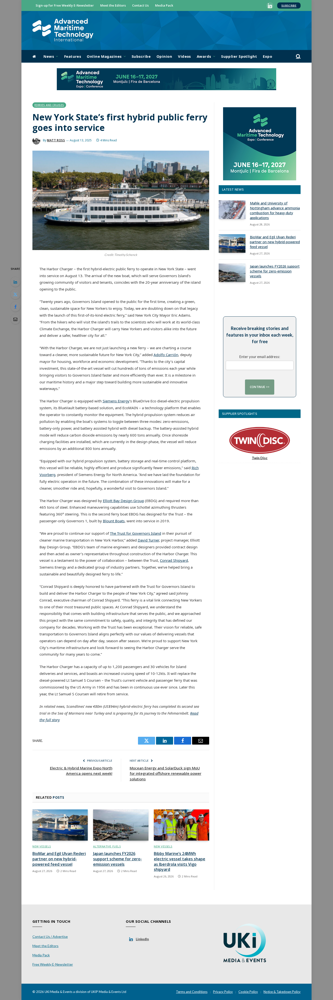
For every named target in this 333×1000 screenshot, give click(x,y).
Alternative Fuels (107, 846)
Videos (184, 56)
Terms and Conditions (191, 992)
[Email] (15, 319)
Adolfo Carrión (166, 354)
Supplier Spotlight (239, 56)
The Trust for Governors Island (135, 533)
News (48, 56)
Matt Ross (56, 140)
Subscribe (288, 5)
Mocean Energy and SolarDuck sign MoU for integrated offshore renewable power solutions (165, 773)
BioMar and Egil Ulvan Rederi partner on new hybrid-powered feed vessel (59, 859)
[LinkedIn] (15, 282)
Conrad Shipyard (174, 560)
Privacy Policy (223, 992)
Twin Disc (259, 458)
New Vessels (41, 846)
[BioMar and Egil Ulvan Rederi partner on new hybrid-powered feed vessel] (60, 825)
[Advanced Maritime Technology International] (62, 30)
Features (72, 56)
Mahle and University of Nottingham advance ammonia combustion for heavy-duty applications (275, 210)
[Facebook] (15, 306)
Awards (204, 56)
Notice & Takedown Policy (282, 992)
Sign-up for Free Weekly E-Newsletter (65, 5)
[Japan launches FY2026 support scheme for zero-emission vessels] (120, 825)
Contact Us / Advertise (50, 936)
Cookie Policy (248, 992)
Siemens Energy (116, 400)
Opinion (164, 56)
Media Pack (164, 5)
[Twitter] (15, 294)
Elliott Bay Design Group (123, 500)
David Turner (148, 540)
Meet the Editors (113, 5)
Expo (267, 56)
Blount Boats (114, 520)
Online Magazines (104, 56)
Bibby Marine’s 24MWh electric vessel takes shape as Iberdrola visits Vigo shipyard (179, 861)
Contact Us (140, 5)
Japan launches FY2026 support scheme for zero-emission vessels (117, 859)
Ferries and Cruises (49, 105)
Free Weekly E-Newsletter (52, 964)
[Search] (298, 56)
